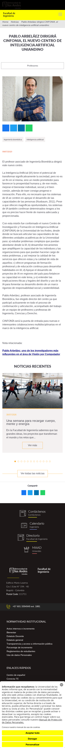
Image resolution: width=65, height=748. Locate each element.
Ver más (32, 445)
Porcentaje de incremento (19, 647)
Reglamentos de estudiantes (21, 651)
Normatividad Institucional (26, 621)
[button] (15, 461)
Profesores (32, 65)
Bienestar (11, 632)
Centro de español (16, 675)
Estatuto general (15, 640)
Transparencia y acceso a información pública (29, 644)
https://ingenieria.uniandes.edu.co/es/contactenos (32, 514)
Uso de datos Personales (19, 655)
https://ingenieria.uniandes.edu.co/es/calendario (32, 526)
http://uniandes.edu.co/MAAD (32, 550)
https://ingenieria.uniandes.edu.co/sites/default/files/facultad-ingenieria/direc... (32, 538)
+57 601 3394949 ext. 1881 (26, 606)
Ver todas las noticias (32, 473)
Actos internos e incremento (21, 629)
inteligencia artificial (35, 140)
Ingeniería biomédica (13, 140)
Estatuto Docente (15, 636)
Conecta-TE (13, 679)
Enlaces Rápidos (19, 668)
